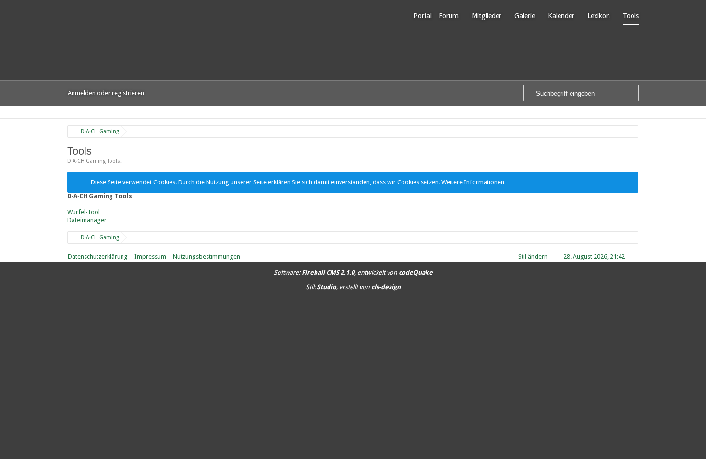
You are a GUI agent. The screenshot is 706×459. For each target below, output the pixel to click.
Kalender (561, 16)
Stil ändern (533, 256)
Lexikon (598, 16)
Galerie (524, 16)
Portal (423, 16)
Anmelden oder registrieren (106, 93)
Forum (449, 16)
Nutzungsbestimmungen (206, 256)
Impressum (150, 256)
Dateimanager (87, 220)
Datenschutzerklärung (98, 256)
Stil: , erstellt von (353, 286)
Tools (631, 16)
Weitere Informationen (472, 182)
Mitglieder (486, 16)
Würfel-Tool (83, 212)
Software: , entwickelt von (353, 272)
